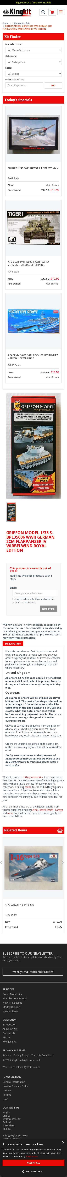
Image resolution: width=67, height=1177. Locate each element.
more (10, 813)
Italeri (50, 809)
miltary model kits (33, 777)
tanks (28, 787)
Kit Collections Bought (15, 998)
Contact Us (9, 1033)
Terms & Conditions (42, 1055)
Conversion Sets (22, 23)
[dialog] (33, 1158)
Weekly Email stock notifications (32, 972)
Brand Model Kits (12, 994)
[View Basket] (52, 12)
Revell (42, 809)
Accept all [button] (33, 1162)
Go (53, 85)
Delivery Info (13, 643)
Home (5, 23)
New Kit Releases (12, 1002)
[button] (33, 1171)
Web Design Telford (13, 1066)
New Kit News (10, 1011)
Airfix (35, 809)
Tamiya (59, 809)
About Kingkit (10, 1028)
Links (5, 1099)
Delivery (7, 1090)
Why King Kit (9, 1041)
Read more (32, 1156)
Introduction (9, 1024)
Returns (7, 1094)
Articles (7, 1055)
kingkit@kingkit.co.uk (16, 1135)
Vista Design (33, 1066)
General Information (14, 1081)
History (6, 1037)
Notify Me (48, 608)
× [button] (63, 1142)
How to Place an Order (15, 1086)
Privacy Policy (21, 1055)
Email (13, 587)
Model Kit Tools (11, 1007)
